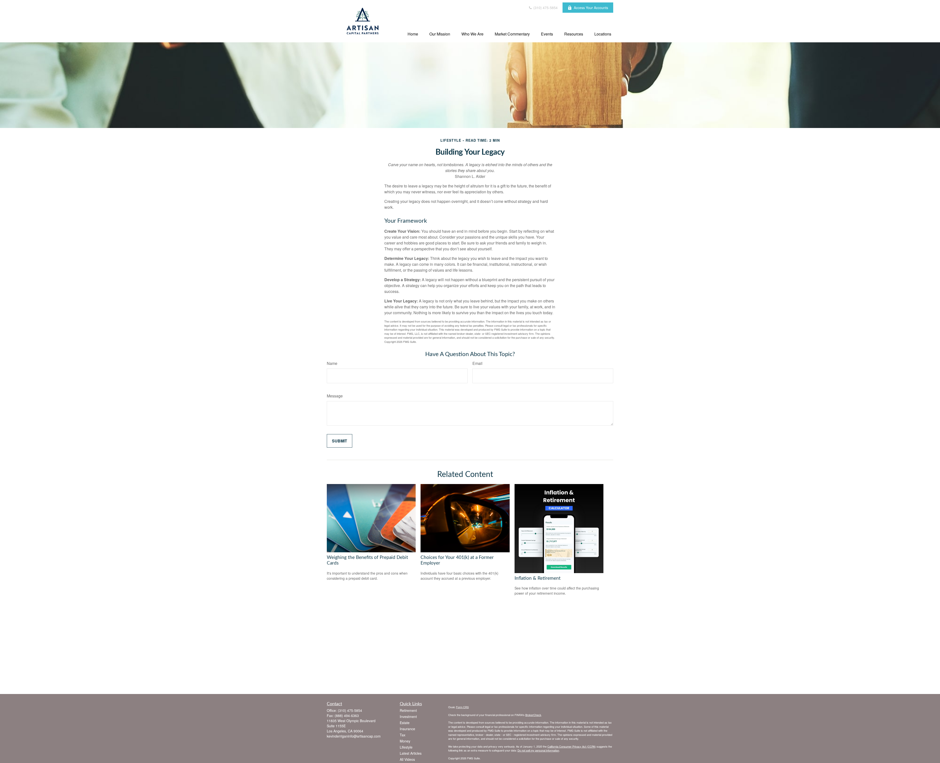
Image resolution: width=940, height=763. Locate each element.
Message (335, 396)
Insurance (407, 728)
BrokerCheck (533, 715)
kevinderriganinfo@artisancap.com (354, 736)
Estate (405, 722)
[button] (413, 34)
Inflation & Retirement (538, 578)
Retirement (408, 710)
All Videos (407, 759)
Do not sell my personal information (538, 750)
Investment (408, 716)
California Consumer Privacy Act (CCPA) (571, 746)
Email (477, 363)
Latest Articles (411, 753)
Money (405, 741)
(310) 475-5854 (545, 7)
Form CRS (462, 707)
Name (332, 363)
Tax (402, 734)
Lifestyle (406, 747)
